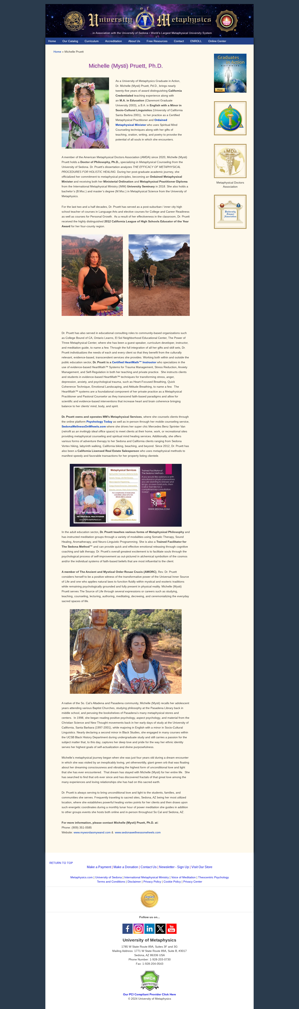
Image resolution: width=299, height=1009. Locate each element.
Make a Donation (125, 867)
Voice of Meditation (183, 877)
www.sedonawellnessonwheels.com (138, 832)
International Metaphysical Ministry (146, 877)
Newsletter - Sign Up (174, 867)
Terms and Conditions (111, 881)
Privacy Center (192, 881)
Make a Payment (99, 867)
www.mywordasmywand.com (92, 832)
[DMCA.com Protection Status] (149, 990)
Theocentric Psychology (213, 877)
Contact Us (149, 867)
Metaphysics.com (82, 877)
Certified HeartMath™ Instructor (134, 362)
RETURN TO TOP (61, 862)
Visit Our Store (201, 867)
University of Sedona (108, 877)
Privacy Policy (152, 881)
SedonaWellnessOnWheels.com (84, 426)
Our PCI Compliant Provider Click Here (149, 994)
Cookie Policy (172, 881)
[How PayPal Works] (149, 907)
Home (57, 51)
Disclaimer (134, 881)
